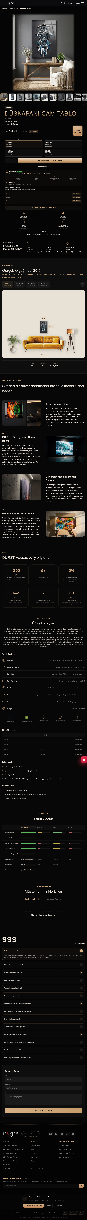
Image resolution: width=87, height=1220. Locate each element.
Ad (6, 1075)
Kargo (56, 1213)
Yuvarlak (6, 1165)
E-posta (7, 1084)
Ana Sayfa (4, 8)
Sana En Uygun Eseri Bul (45, 207)
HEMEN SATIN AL (43, 166)
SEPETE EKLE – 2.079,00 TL (51, 160)
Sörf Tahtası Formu (10, 1157)
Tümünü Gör (81, 943)
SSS (32, 1149)
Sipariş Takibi (64, 1146)
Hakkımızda (35, 1146)
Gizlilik (36, 1213)
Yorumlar (34, 1157)
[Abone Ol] (81, 1186)
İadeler (50, 1213)
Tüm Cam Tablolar (10, 1146)
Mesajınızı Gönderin (43, 1110)
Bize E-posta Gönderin (34, 1205)
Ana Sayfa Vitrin (14, 8)
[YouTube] (73, 1134)
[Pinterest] (62, 1134)
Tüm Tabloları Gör (38, 1168)
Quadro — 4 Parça (10, 1161)
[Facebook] (56, 1134)
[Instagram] (50, 1134)
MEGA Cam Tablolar (10, 1153)
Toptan (33, 1161)
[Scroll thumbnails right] (85, 97)
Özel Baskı (7, 1168)
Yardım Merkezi (65, 1157)
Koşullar (43, 1213)
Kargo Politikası (65, 1149)
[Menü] (82, 3)
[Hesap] (61, 3)
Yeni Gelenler (8, 1172)
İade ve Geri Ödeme (66, 1153)
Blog (32, 1165)
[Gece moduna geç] (82, 284)
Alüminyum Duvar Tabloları (13, 1149)
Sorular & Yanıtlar (54, 899)
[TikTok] (67, 1134)
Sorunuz (7, 1093)
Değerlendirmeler (32, 899)
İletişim (34, 1153)
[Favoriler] (65, 3)
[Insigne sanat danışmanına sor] (84, 759)
